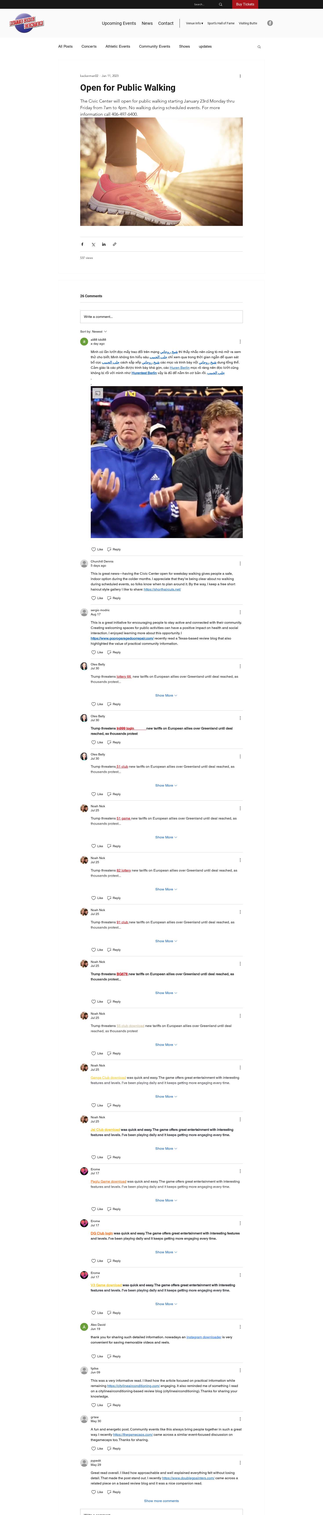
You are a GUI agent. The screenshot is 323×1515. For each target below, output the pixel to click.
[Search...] (220, 4)
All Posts (65, 46)
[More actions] (240, 75)
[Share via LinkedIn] (104, 244)
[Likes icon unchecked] (93, 549)
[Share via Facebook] (82, 244)
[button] (194, 23)
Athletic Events (117, 46)
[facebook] (270, 23)
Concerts (89, 46)
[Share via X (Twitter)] (93, 244)
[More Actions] (240, 341)
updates (205, 46)
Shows (184, 46)
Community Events (154, 46)
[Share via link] (115, 244)
